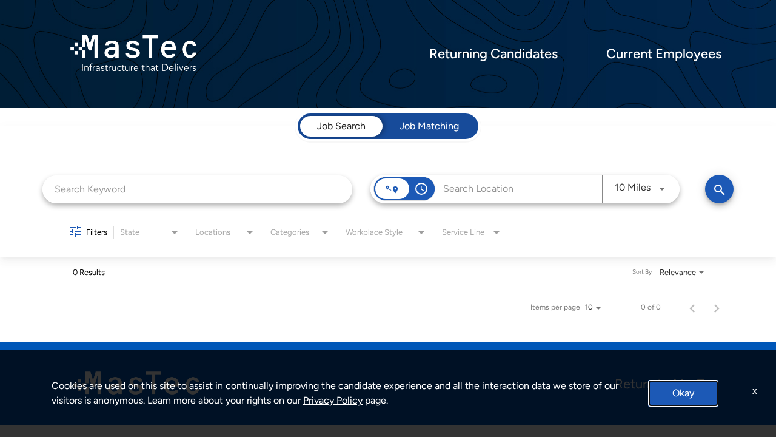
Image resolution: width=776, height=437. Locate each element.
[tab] (341, 126)
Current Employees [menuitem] (663, 54)
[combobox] (197, 189)
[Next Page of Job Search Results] (716, 307)
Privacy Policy (333, 400)
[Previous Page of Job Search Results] (692, 307)
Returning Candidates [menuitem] (493, 54)
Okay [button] (683, 393)
